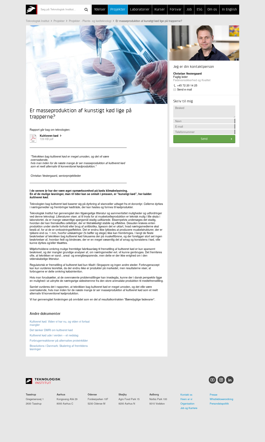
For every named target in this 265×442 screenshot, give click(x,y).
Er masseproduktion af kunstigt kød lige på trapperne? (149, 21)
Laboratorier (140, 9)
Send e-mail (184, 89)
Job (189, 9)
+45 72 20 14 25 (187, 85)
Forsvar (176, 9)
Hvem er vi (186, 399)
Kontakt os (186, 394)
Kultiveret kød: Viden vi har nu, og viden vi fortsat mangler (60, 323)
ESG (200, 9)
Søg (86, 9)
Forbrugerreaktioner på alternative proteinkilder (59, 340)
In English (229, 9)
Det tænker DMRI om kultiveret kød (51, 330)
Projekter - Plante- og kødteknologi (90, 21)
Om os (212, 9)
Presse (213, 394)
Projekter (117, 9)
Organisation (187, 403)
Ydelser (100, 9)
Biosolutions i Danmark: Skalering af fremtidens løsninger (59, 347)
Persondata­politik (219, 403)
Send (204, 139)
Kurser (159, 9)
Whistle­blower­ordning (221, 399)
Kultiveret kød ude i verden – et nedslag (54, 335)
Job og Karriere (188, 408)
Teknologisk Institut (37, 21)
